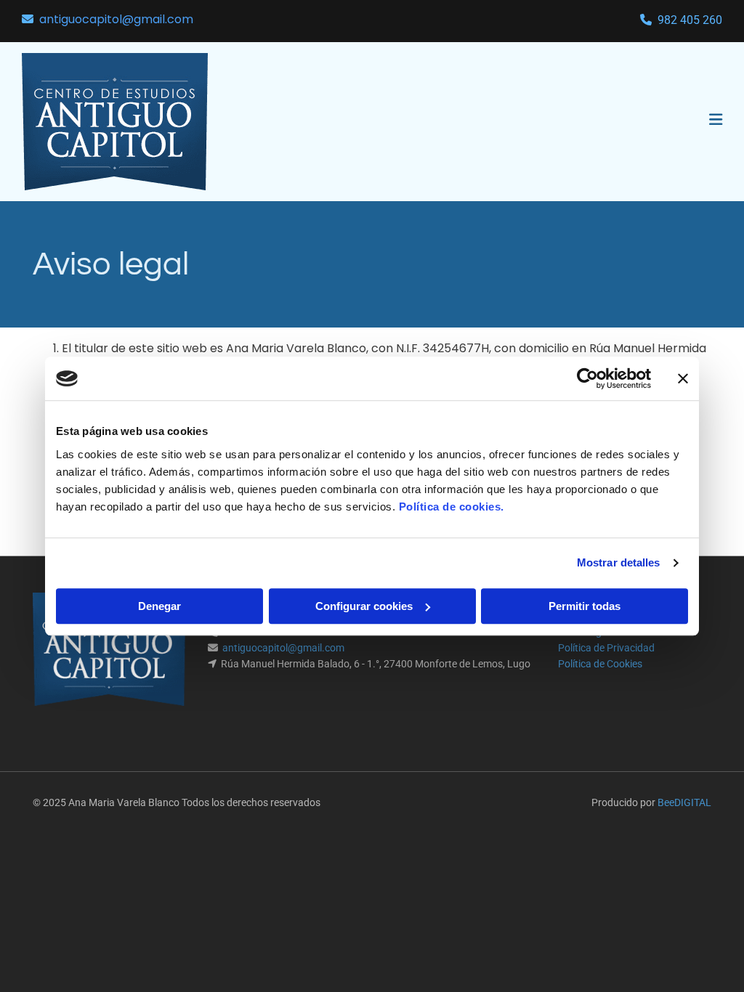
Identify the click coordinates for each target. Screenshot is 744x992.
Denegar (159, 606)
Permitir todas (584, 606)
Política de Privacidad (606, 648)
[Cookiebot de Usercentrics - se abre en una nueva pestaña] (587, 378)
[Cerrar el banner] (683, 378)
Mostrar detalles (618, 562)
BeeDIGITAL (684, 802)
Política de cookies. (451, 506)
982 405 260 (690, 20)
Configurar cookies (364, 606)
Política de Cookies (600, 664)
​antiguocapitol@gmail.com (116, 19)
